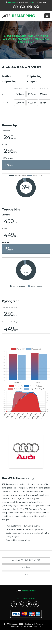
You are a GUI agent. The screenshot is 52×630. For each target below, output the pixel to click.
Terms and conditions (32, 626)
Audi (26, 574)
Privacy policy (41, 624)
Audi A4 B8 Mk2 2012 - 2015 (26, 560)
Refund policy (16, 626)
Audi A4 (26, 567)
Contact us (29, 624)
